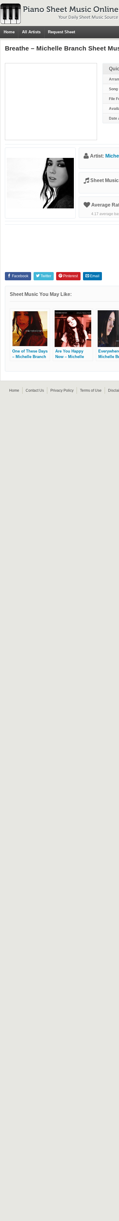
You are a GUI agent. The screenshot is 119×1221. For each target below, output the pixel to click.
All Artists (31, 32)
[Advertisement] (51, 101)
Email (94, 276)
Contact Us (35, 390)
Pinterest (70, 276)
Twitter (45, 276)
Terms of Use (91, 390)
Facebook (19, 276)
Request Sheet (61, 32)
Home (9, 32)
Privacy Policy (62, 390)
